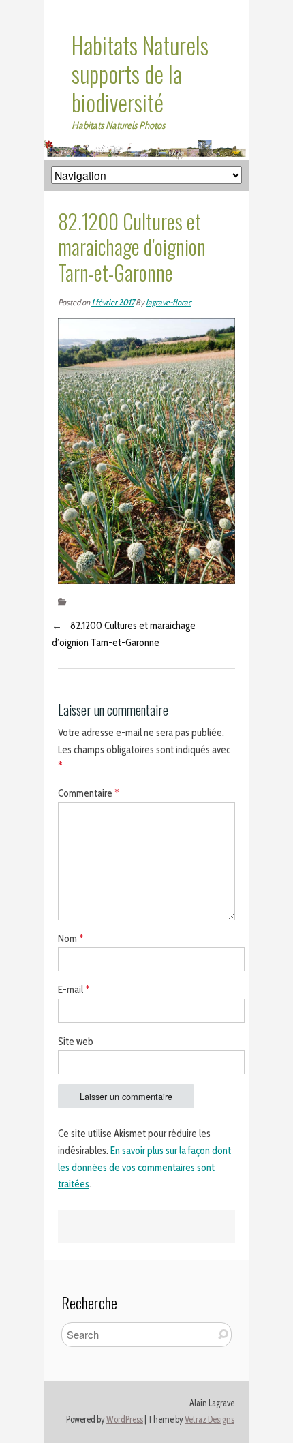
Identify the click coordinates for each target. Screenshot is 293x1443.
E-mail (74, 990)
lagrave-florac (168, 302)
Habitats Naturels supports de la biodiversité (140, 73)
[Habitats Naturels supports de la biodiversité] (146, 148)
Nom (71, 938)
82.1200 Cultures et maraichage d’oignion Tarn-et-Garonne (124, 634)
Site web (75, 1041)
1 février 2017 (112, 302)
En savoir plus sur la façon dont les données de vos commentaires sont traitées (144, 1167)
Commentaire (88, 793)
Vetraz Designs (209, 1419)
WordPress (124, 1419)
